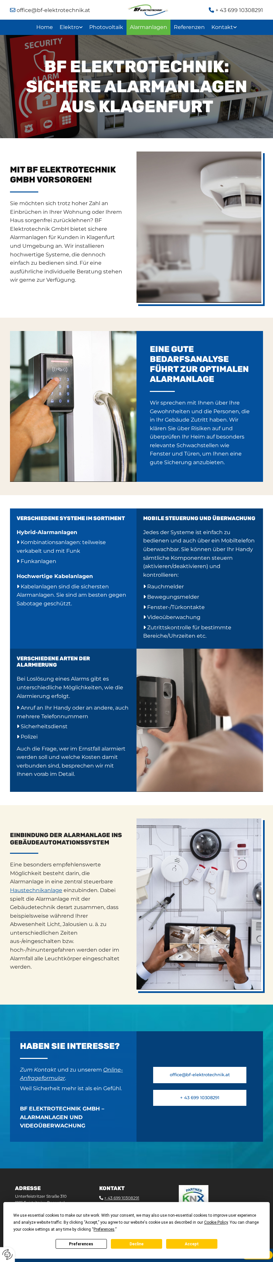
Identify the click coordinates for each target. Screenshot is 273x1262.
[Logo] (148, 10)
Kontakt (222, 27)
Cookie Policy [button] (216, 1222)
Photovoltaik (106, 27)
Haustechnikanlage (36, 890)
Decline (136, 1244)
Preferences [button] (104, 1229)
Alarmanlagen (148, 27)
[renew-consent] (7, 1254)
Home (44, 27)
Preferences (81, 1244)
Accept (192, 1244)
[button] (199, 1075)
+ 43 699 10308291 (236, 10)
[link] (71, 27)
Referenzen (189, 27)
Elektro (69, 27)
